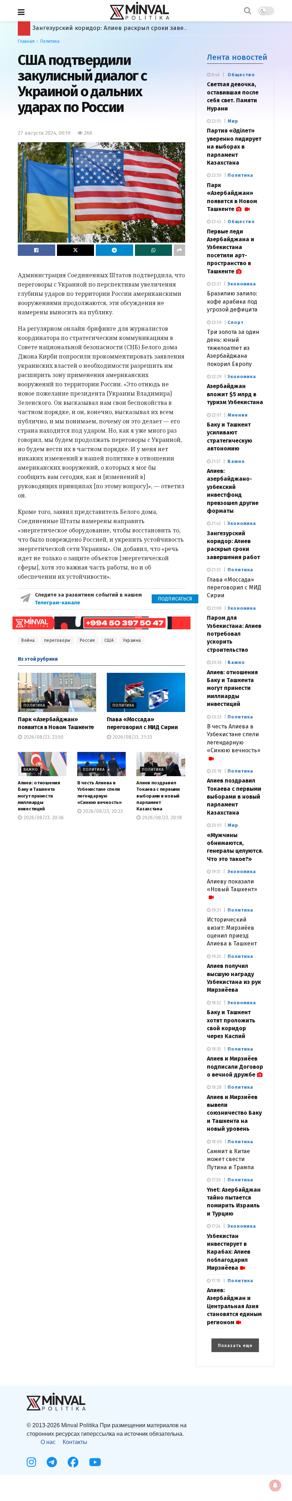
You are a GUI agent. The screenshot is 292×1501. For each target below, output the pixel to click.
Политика (49, 41)
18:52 (215, 1002)
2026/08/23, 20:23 (102, 811)
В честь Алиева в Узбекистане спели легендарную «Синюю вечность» (233, 738)
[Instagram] (31, 1462)
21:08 (215, 608)
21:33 (215, 569)
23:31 (215, 284)
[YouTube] (95, 1462)
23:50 (215, 175)
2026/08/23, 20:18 (161, 818)
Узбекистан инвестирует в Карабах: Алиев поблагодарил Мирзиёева (228, 1252)
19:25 (215, 956)
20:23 (215, 717)
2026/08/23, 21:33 (131, 737)
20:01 (215, 825)
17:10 (215, 1280)
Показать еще (235, 1345)
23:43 (215, 221)
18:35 (215, 1049)
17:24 (215, 1226)
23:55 (215, 121)
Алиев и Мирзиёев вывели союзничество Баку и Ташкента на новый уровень (234, 1113)
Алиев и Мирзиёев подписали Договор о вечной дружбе (117, 28)
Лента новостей (237, 57)
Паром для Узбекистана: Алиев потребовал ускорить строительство (234, 633)
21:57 (215, 461)
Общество (241, 74)
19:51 (215, 871)
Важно (31, 769)
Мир (233, 121)
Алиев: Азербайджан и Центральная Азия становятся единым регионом (234, 1306)
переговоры (57, 640)
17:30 (215, 1179)
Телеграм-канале (58, 602)
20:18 (215, 771)
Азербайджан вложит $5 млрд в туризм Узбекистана (235, 394)
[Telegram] (52, 1462)
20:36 (216, 662)
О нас (48, 1442)
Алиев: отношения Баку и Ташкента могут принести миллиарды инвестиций (39, 795)
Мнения (238, 415)
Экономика (242, 284)
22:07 (215, 415)
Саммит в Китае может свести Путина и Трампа (230, 1159)
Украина (132, 640)
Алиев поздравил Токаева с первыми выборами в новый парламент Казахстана (158, 795)
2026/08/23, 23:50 (42, 737)
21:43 (215, 523)
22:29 (215, 376)
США (109, 640)
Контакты (75, 1442)
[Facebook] (73, 1462)
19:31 (215, 910)
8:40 (215, 74)
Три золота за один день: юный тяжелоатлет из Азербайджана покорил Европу (233, 348)
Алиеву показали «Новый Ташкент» (232, 885)
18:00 (216, 1141)
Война (28, 640)
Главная (26, 41)
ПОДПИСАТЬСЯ (175, 599)
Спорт (236, 322)
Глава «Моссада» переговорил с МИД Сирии (234, 587)
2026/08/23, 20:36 (43, 818)
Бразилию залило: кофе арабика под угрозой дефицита (232, 301)
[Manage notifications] (275, 1485)
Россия (87, 640)
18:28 (215, 1087)
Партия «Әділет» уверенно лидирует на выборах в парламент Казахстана (234, 146)
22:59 (215, 322)
